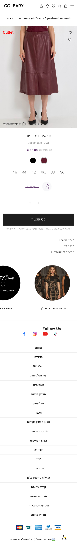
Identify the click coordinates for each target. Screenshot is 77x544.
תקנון (39, 413)
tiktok (55, 333)
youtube (45, 333)
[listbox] (38, 160)
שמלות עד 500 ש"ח (38, 478)
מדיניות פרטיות (39, 431)
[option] (44, 160)
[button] (65, 6)
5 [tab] (32, 124)
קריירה (38, 450)
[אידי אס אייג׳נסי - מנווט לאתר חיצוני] (32, 539)
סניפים (38, 357)
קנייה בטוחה (38, 487)
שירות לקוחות (38, 375)
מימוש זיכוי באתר (38, 505)
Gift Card (38, 366)
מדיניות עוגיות (38, 496)
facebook (24, 333)
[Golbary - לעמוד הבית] (12, 7)
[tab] (38, 239)
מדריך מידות (38, 394)
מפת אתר (38, 468)
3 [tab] (38, 124)
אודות (38, 348)
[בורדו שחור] (38, 160)
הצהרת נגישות (38, 441)
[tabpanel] (38, 77)
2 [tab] (41, 124)
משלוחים (38, 385)
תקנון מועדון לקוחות (38, 422)
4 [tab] (35, 124)
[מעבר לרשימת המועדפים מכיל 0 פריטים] (53, 6)
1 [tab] (44, 124)
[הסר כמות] (47, 203)
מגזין (38, 459)
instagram (34, 333)
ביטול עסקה (39, 403)
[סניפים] (47, 6)
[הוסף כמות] (30, 203)
